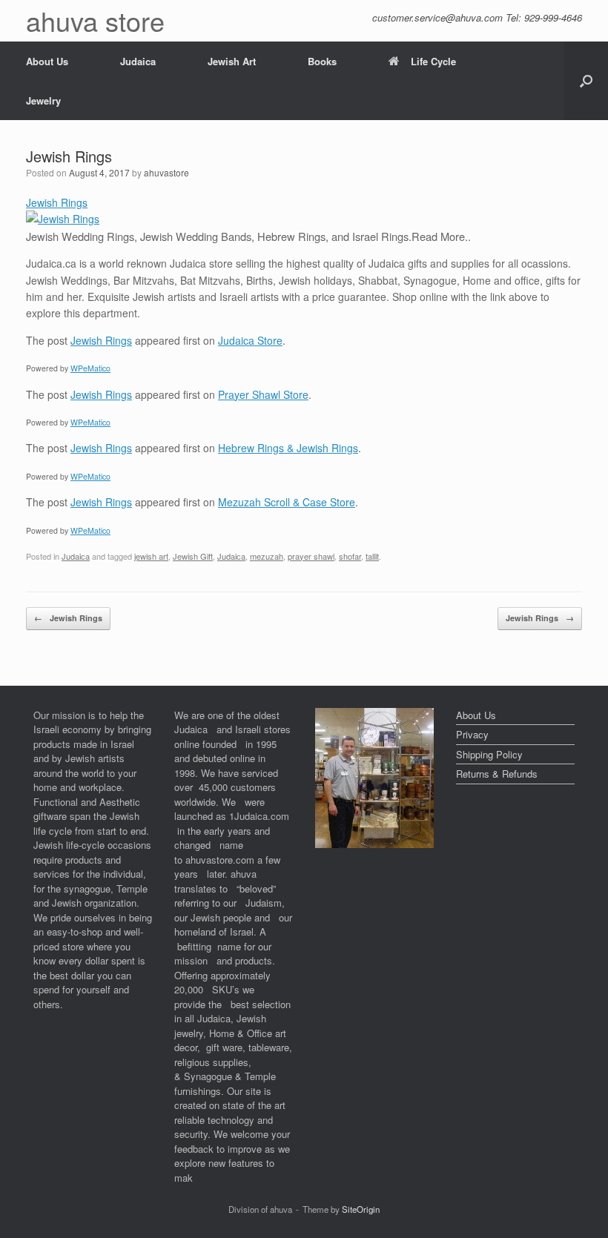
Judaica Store (250, 340)
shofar (350, 556)
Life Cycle (433, 61)
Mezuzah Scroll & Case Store (286, 501)
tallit (372, 556)
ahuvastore (166, 172)
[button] (586, 81)
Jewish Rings (56, 202)
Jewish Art (232, 61)
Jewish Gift (193, 556)
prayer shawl (311, 556)
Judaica (138, 61)
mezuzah (266, 556)
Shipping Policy (489, 754)
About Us (47, 61)
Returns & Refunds (497, 774)
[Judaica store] (374, 844)
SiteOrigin (361, 1209)
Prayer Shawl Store (263, 394)
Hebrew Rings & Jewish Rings (288, 447)
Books (322, 61)
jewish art (151, 556)
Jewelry (43, 100)
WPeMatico (90, 368)
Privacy (472, 734)
